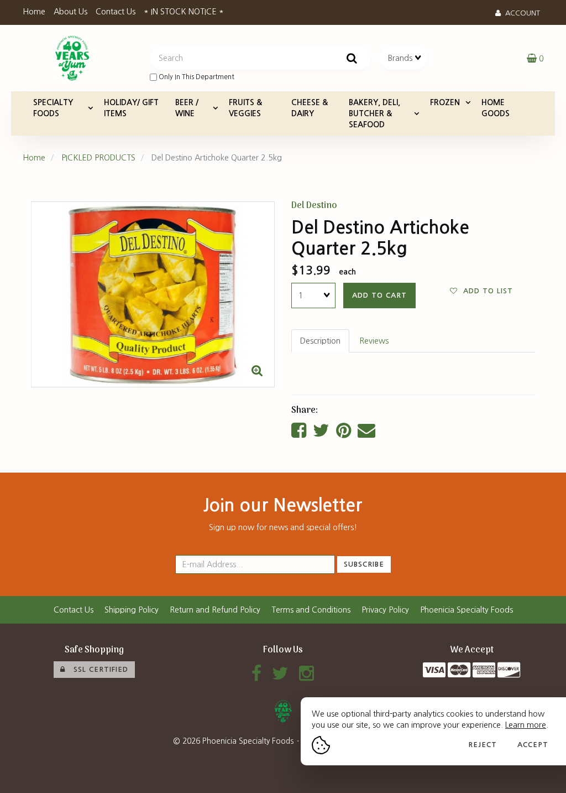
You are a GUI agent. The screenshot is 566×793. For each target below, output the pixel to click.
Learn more (525, 725)
